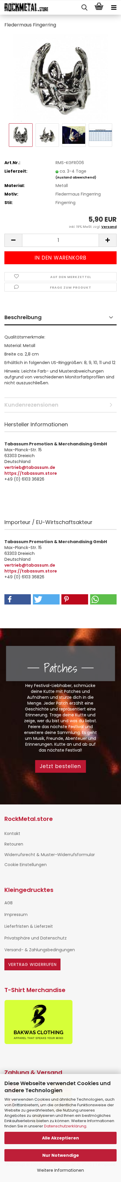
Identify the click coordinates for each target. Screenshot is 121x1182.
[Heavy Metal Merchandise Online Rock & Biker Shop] (24, 7)
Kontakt (12, 833)
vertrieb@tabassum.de (29, 467)
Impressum (16, 914)
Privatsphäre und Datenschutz (35, 938)
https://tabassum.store (30, 473)
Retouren (13, 844)
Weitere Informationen (60, 1170)
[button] (13, 240)
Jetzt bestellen (60, 766)
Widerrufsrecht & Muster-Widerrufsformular (49, 855)
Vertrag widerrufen (32, 964)
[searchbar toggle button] (84, 7)
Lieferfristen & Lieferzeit (28, 926)
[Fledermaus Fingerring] (60, 77)
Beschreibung (23, 317)
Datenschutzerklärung (65, 1126)
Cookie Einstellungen (25, 865)
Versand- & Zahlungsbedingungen (39, 950)
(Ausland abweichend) (76, 177)
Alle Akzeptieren (60, 1138)
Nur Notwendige (60, 1155)
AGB (8, 903)
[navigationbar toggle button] (113, 7)
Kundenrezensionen (31, 404)
